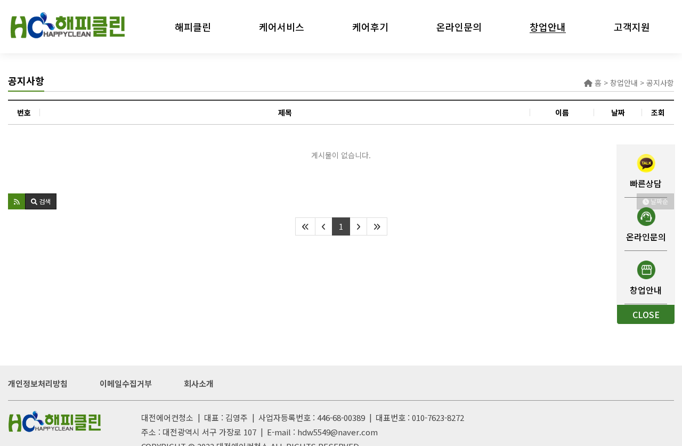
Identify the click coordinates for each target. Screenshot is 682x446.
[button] (17, 201)
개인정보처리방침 (38, 383)
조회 (658, 112)
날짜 (618, 112)
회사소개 (199, 383)
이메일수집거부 (126, 383)
